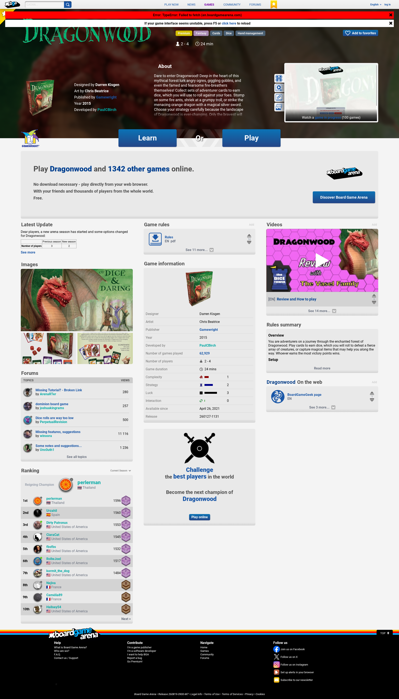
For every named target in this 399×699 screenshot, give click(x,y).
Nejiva (51, 583)
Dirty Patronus (57, 523)
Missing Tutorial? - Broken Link (59, 390)
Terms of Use (212, 694)
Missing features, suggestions (58, 432)
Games (209, 4)
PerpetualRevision (53, 422)
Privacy (249, 694)
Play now (171, 4)
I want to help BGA (138, 654)
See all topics (77, 457)
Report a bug (134, 658)
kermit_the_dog (57, 571)
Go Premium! (134, 661)
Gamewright (106, 97)
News (191, 4)
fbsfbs (51, 547)
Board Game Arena (145, 694)
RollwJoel (53, 559)
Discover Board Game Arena (344, 197)
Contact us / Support (66, 658)
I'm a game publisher (139, 647)
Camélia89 (54, 595)
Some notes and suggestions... (59, 446)
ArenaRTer (48, 394)
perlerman (89, 482)
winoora (46, 436)
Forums (255, 4)
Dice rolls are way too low (55, 418)
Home (203, 647)
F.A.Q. (57, 654)
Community (231, 4)
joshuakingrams (52, 408)
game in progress (328, 117)
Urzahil (51, 511)
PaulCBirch (106, 109)
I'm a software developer (141, 650)
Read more (322, 368)
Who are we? (61, 650)
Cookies (260, 694)
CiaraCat (52, 535)
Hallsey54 (53, 607)
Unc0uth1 (47, 450)
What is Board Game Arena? (70, 647)
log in (387, 4)
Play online (199, 517)
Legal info (196, 694)
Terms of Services (232, 694)
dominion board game (52, 404)
